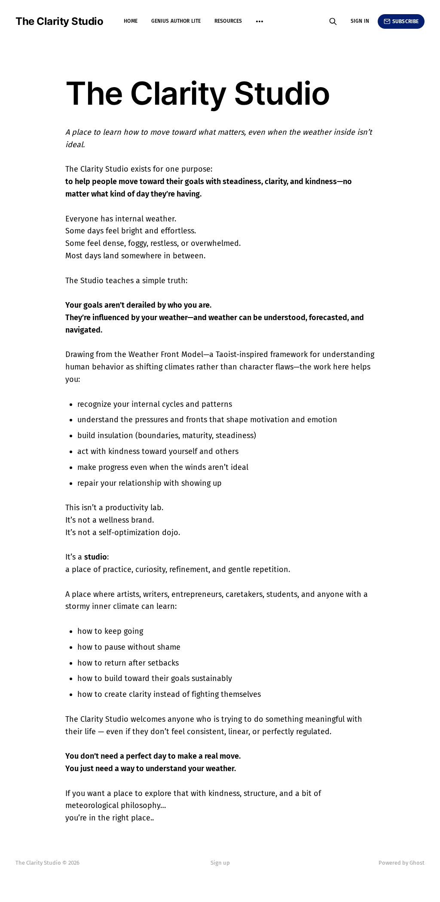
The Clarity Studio (59, 21)
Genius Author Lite (176, 21)
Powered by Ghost (402, 863)
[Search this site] (333, 21)
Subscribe (405, 21)
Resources (228, 21)
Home (130, 21)
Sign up (220, 863)
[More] (259, 21)
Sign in (360, 21)
